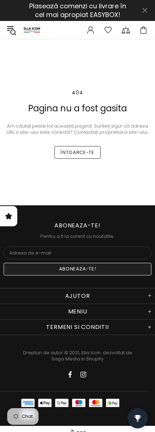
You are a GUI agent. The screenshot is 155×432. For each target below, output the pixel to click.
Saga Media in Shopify (77, 359)
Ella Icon (32, 29)
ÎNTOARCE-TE (77, 152)
